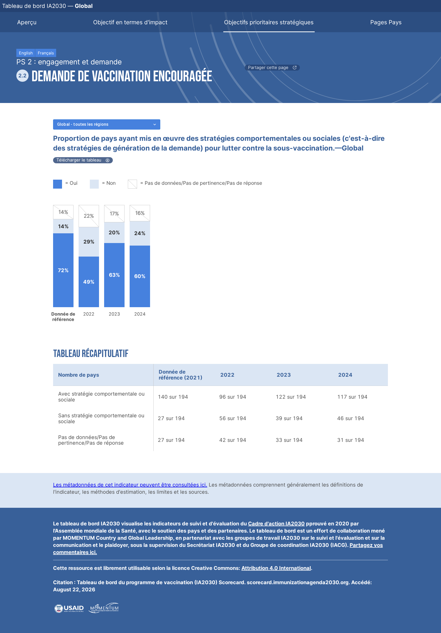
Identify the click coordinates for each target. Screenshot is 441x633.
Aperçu (26, 22)
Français (46, 52)
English (26, 52)
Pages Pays (386, 22)
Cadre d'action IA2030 (276, 524)
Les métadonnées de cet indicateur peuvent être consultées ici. (130, 485)
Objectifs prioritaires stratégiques (269, 22)
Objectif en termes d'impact (130, 22)
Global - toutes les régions (82, 124)
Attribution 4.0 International (276, 568)
